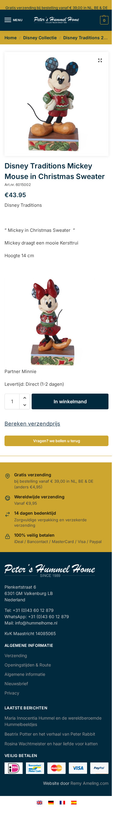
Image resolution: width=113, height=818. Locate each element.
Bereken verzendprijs (32, 423)
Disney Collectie (40, 37)
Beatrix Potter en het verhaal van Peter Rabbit (50, 734)
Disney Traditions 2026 (87, 37)
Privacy (12, 692)
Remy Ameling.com (89, 783)
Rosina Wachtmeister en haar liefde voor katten (51, 743)
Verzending (16, 655)
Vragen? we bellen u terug (56, 441)
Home (11, 37)
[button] (100, 60)
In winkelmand (70, 401)
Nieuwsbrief (16, 683)
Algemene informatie (25, 674)
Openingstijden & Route (28, 664)
